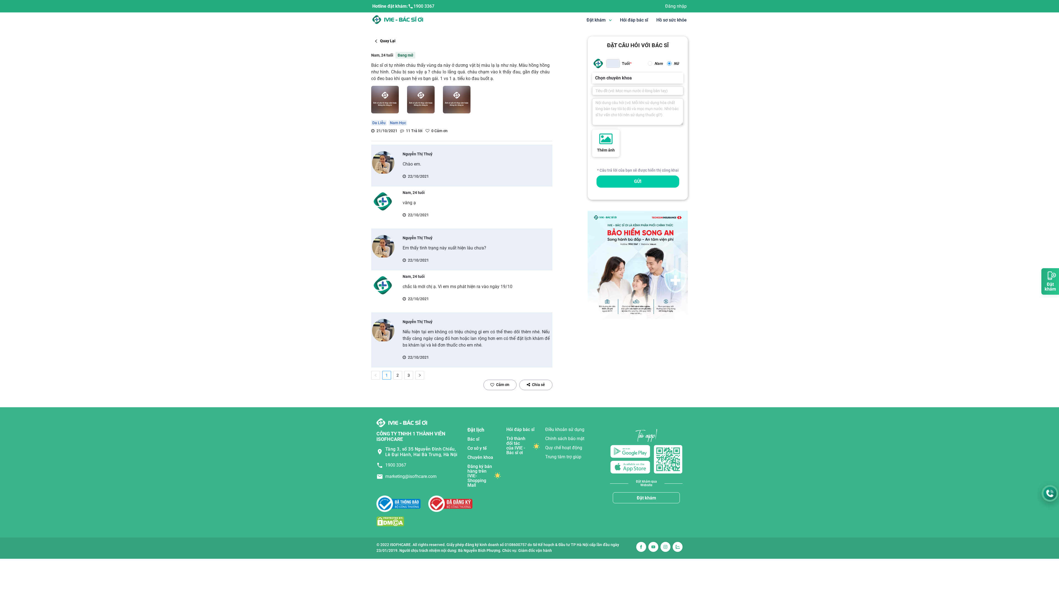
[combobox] (595, 78)
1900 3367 (423, 6)
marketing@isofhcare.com (411, 476)
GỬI (637, 181)
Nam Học (398, 123)
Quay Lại (387, 41)
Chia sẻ (538, 384)
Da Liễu (379, 123)
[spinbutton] (613, 63)
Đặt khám (646, 498)
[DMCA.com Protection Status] (390, 521)
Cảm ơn (502, 384)
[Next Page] (419, 375)
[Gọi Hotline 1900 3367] (1050, 493)
